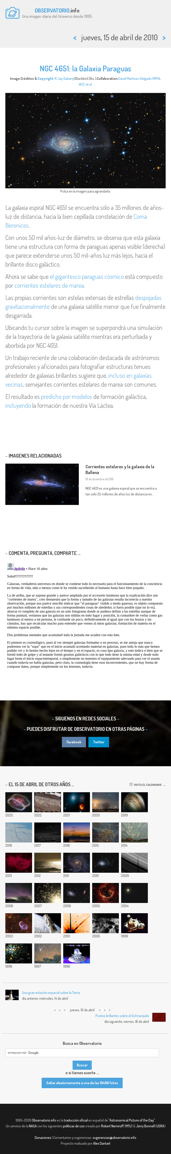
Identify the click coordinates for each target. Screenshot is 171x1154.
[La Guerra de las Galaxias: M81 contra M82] (76, 893)
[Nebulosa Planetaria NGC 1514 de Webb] (18, 802)
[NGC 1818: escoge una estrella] (18, 953)
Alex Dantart (101, 1143)
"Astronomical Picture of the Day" (132, 1120)
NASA (33, 1126)
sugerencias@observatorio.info (114, 1137)
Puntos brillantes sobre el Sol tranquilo (122, 1015)
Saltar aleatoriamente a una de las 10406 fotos (82, 1083)
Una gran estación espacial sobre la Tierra (51, 992)
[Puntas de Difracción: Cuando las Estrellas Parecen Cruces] (76, 923)
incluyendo (18, 405)
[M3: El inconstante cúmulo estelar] (47, 893)
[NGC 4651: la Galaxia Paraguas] (105, 863)
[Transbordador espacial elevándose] (18, 832)
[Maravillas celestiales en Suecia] (18, 893)
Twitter (98, 742)
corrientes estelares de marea (49, 285)
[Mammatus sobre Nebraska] (134, 832)
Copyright (45, 78)
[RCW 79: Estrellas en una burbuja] (105, 893)
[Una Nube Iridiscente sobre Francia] (134, 893)
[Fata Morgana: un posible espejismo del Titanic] (47, 863)
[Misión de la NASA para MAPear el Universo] (76, 953)
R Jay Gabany (64, 78)
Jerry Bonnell (145, 1126)
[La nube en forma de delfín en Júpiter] (134, 802)
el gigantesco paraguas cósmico (87, 276)
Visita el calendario (147, 784)
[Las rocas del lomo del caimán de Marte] (47, 802)
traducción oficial (76, 1120)
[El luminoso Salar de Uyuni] (47, 832)
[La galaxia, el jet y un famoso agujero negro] (76, 802)
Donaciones (43, 1137)
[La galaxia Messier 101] (76, 863)
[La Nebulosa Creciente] (18, 923)
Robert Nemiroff (112, 1126)
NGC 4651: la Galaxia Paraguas (85, 68)
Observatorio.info (44, 1120)
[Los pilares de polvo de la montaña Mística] (105, 832)
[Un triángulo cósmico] (105, 802)
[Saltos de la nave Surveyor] (105, 923)
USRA (160, 1126)
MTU (128, 1126)
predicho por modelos (66, 396)
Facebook (74, 742)
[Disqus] (85, 616)
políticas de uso (74, 1126)
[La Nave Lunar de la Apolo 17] (134, 923)
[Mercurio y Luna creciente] (76, 832)
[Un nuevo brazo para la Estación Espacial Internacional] (47, 923)
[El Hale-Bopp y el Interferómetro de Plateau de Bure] (47, 953)
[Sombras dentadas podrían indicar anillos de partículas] (134, 863)
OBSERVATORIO (52, 10)
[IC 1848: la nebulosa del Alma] (18, 863)
